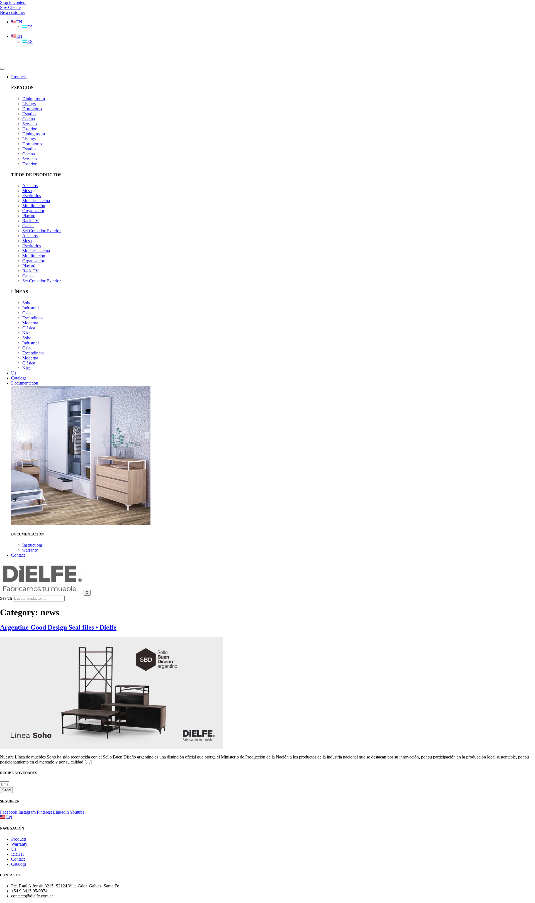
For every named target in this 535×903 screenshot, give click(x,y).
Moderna (30, 322)
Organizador (33, 210)
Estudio (29, 113)
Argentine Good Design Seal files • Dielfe (58, 627)
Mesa (27, 190)
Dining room (33, 98)
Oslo (26, 312)
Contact (18, 555)
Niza (26, 333)
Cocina (28, 118)
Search (6, 598)
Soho (26, 302)
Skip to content (13, 2)
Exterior (29, 128)
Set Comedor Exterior (41, 230)
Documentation (24, 383)
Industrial (30, 307)
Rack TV (30, 220)
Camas (28, 225)
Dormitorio (32, 108)
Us (13, 373)
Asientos (30, 185)
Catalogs (18, 378)
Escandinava (33, 317)
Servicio (29, 123)
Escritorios (31, 195)
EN (8, 817)
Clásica (28, 328)
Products (18, 76)
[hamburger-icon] (2, 69)
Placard (28, 215)
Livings (29, 103)
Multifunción (33, 205)
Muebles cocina (36, 200)
